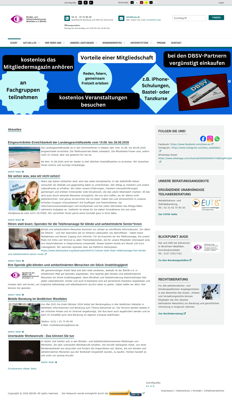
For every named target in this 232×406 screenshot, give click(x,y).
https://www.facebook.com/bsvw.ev (190, 144)
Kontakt (176, 42)
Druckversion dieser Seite (22, 368)
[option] (116, 81)
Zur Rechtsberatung (170, 313)
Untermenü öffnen (40, 42)
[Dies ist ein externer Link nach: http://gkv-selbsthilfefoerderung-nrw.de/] (127, 393)
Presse (161, 42)
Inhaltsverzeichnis (214, 390)
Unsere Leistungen (82, 42)
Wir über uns (53, 42)
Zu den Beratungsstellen (173, 260)
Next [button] (229, 81)
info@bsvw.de (133, 17)
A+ (80, 2)
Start (14, 42)
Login (221, 2)
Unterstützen (139, 42)
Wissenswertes (112, 42)
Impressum (167, 390)
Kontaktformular (153, 20)
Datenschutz (183, 390)
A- (91, 2)
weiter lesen (15, 171)
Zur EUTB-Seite (167, 214)
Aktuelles (29, 42)
